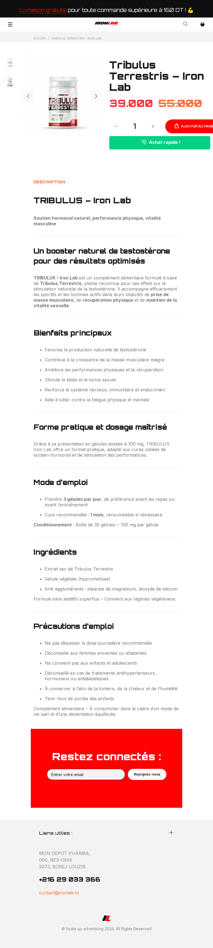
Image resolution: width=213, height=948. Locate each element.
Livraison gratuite (43, 10)
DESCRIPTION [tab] (49, 181)
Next (95, 96)
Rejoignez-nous (147, 774)
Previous (28, 96)
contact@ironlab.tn (59, 893)
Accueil (40, 38)
